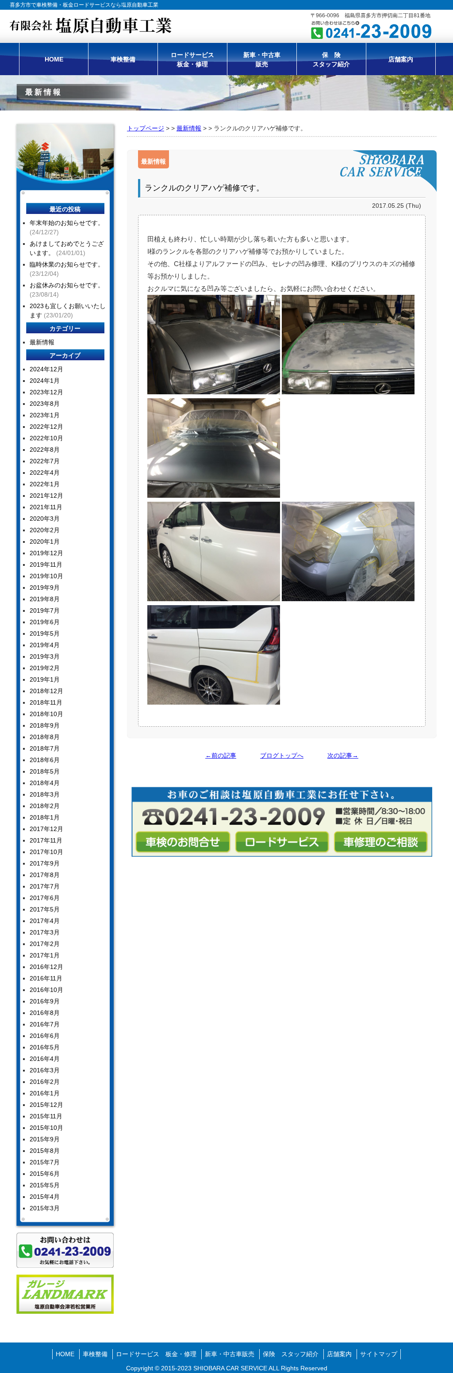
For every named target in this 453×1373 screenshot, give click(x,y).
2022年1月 (45, 484)
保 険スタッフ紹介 (331, 59)
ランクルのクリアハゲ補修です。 (204, 187)
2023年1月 (45, 415)
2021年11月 (46, 507)
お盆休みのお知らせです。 (67, 285)
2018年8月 (45, 736)
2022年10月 (46, 438)
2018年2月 (45, 805)
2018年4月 (45, 782)
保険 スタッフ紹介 (291, 1354)
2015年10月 (46, 1127)
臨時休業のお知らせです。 (67, 264)
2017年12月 (46, 828)
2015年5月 (45, 1185)
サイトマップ (378, 1354)
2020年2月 (45, 530)
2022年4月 (45, 472)
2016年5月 (45, 1047)
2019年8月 (45, 599)
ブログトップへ (281, 755)
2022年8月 (45, 449)
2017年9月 (45, 863)
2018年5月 (45, 771)
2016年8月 (45, 1012)
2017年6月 (45, 897)
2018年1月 (45, 817)
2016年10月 (46, 989)
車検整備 (123, 59)
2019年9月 (45, 587)
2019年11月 (46, 564)
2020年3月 (45, 518)
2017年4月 (45, 920)
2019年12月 (46, 553)
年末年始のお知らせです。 (67, 222)
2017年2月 (45, 943)
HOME (54, 59)
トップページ (145, 128)
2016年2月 (45, 1081)
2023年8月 (45, 403)
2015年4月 (45, 1196)
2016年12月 (46, 966)
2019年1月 (45, 679)
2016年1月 (45, 1093)
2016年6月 (45, 1035)
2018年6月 (45, 759)
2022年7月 (45, 461)
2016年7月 (45, 1024)
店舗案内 (400, 59)
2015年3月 (45, 1208)
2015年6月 (45, 1173)
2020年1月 (45, 541)
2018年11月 (46, 702)
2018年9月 (45, 725)
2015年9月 (45, 1139)
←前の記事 (220, 755)
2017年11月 (46, 840)
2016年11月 (46, 978)
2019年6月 (45, 621)
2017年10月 (46, 851)
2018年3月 (45, 794)
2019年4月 (45, 644)
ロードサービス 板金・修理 (156, 1354)
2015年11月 (46, 1116)
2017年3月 (45, 932)
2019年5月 (45, 633)
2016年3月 (45, 1070)
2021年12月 (46, 495)
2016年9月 (45, 1001)
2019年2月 (45, 667)
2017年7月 (45, 886)
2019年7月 (45, 610)
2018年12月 (46, 690)
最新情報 (189, 128)
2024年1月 (45, 380)
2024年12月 (46, 369)
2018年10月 (46, 713)
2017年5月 (45, 909)
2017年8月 (45, 874)
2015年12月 (46, 1104)
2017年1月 (45, 955)
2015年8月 (45, 1150)
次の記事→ (342, 755)
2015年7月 (45, 1162)
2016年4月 (45, 1058)
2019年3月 (45, 656)
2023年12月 (46, 392)
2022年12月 (46, 426)
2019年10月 (46, 576)
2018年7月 (45, 748)
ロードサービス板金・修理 (192, 59)
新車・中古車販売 (261, 59)
